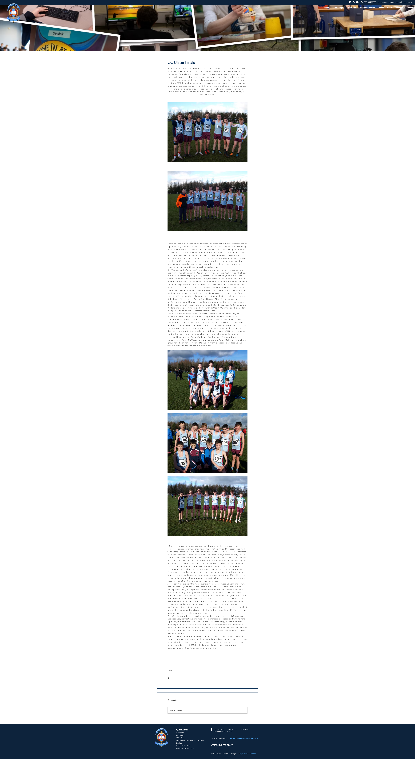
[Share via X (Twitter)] (174, 678)
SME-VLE (180, 738)
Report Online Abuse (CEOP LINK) (190, 740)
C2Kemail (180, 735)
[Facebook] (353, 2)
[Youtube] (357, 2)
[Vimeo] (349, 2)
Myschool (180, 733)
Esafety (179, 743)
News (170, 671)
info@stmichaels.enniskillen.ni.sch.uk (396, 2)
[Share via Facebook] (169, 678)
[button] (337, 8)
